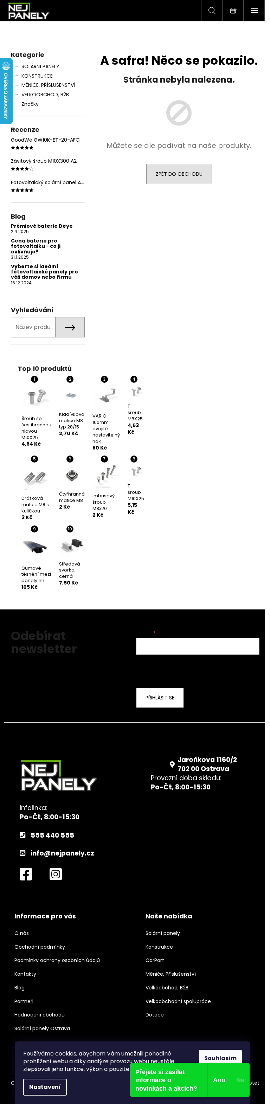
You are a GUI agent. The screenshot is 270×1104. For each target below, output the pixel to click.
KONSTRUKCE (37, 75)
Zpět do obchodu (179, 173)
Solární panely (163, 933)
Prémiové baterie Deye (42, 226)
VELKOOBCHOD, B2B (45, 94)
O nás (21, 933)
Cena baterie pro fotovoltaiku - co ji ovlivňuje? (35, 246)
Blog (19, 987)
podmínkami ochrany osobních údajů (192, 670)
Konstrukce (159, 947)
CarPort (155, 960)
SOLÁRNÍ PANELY (40, 66)
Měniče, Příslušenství (171, 974)
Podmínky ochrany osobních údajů (57, 960)
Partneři (23, 1001)
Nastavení (45, 1087)
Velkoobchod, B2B (167, 987)
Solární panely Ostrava (42, 1028)
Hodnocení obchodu (39, 1015)
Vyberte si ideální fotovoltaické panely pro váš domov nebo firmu (44, 272)
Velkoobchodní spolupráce (178, 1001)
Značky (30, 104)
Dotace (155, 1015)
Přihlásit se (160, 697)
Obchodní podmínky (39, 947)
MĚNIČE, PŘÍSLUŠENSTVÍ (48, 85)
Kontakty (25, 974)
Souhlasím (220, 1058)
